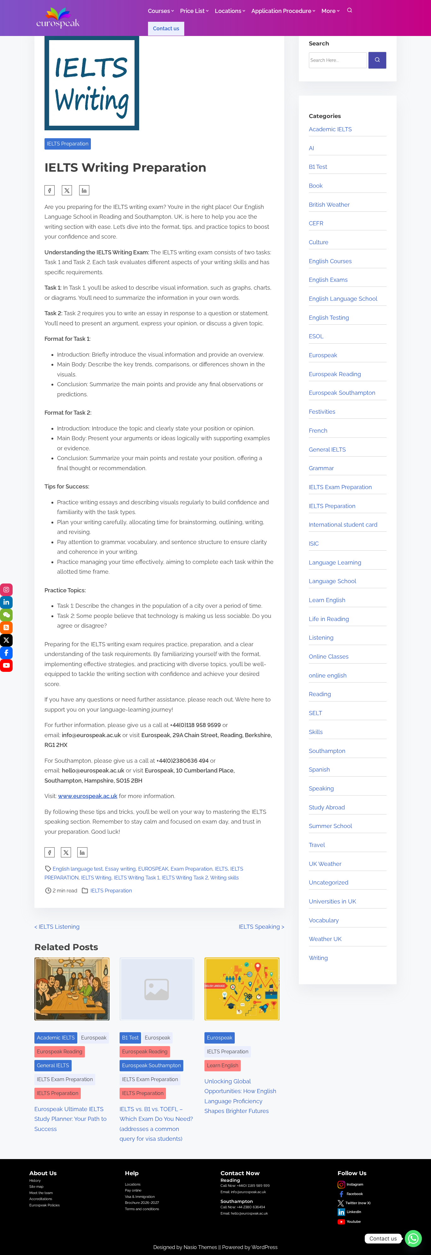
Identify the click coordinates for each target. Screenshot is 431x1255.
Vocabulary (324, 920)
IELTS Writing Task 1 (136, 878)
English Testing (329, 317)
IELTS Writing (96, 878)
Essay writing (120, 869)
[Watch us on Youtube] (6, 665)
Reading (320, 694)
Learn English (222, 1066)
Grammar (321, 468)
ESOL (316, 336)
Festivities (322, 411)
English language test (78, 869)
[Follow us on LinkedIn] (6, 602)
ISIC (314, 543)
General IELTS (53, 1066)
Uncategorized (328, 882)
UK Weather (325, 864)
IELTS (221, 869)
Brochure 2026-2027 (142, 1202)
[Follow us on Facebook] (6, 653)
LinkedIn (354, 1212)
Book (316, 185)
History (35, 1180)
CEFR (316, 223)
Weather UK (325, 939)
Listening (321, 637)
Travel (317, 845)
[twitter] (67, 190)
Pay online (133, 1190)
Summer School (330, 826)
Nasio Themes (201, 1247)
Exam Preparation (191, 869)
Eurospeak (93, 1038)
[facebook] (49, 190)
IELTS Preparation (67, 144)
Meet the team (41, 1193)
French (318, 430)
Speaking (321, 788)
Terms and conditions (142, 1209)
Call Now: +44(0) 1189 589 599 (245, 1185)
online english (328, 675)
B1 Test (130, 1038)
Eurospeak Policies (44, 1205)
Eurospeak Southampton (151, 1066)
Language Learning (335, 562)
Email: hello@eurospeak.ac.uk (244, 1213)
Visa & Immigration (140, 1196)
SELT (315, 713)
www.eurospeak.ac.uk (87, 796)
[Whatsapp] (413, 1238)
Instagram (355, 1184)
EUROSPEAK (153, 869)
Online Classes (329, 656)
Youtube (354, 1221)
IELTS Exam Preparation (65, 1079)
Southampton (327, 751)
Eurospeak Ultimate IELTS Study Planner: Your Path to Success (70, 1119)
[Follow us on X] (6, 640)
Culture (318, 242)
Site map (36, 1186)
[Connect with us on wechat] (6, 615)
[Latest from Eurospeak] (6, 589)
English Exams (328, 279)
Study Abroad (327, 807)
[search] (349, 11)
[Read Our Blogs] (6, 627)
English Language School (343, 298)
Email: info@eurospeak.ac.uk (243, 1192)
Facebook (355, 1194)
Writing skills (224, 878)
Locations (132, 1184)
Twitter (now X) (357, 1203)
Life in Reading (329, 619)
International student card (343, 524)
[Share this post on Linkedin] (84, 190)
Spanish (319, 769)
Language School (332, 581)
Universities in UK (332, 901)
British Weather (329, 204)
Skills (316, 732)
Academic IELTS (56, 1038)
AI (311, 148)
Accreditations (40, 1199)
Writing (318, 958)
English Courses (330, 261)
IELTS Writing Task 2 (185, 878)
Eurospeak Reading (59, 1052)
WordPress (264, 1247)
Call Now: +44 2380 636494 (243, 1207)
